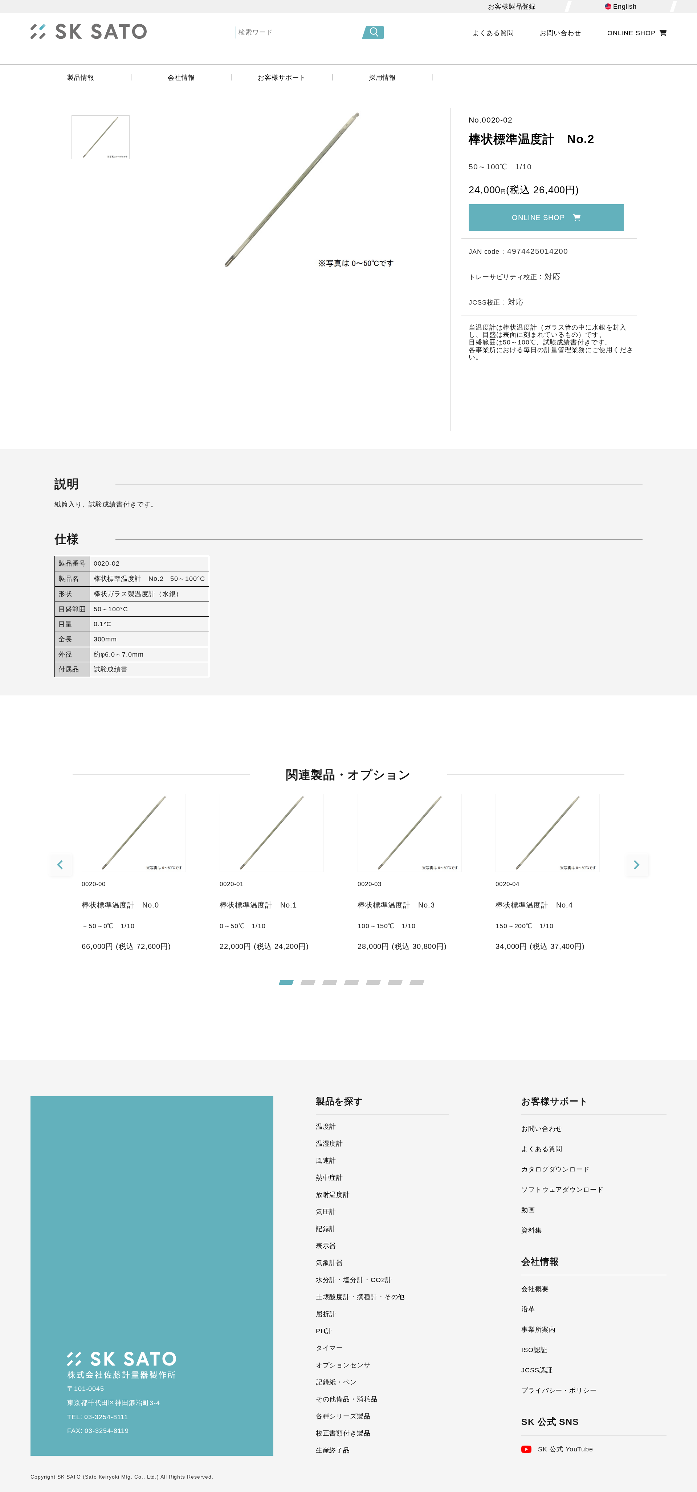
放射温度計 (333, 1194)
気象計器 (329, 1262)
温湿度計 (329, 1143)
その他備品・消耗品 (347, 1399)
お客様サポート (282, 77)
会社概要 (535, 1289)
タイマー (329, 1348)
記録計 (326, 1228)
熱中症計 (329, 1177)
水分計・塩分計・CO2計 (354, 1280)
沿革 (528, 1309)
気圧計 (326, 1211)
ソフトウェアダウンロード (562, 1189)
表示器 (326, 1245)
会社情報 (181, 77)
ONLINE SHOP (631, 33)
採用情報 (382, 77)
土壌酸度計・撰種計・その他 (360, 1297)
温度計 (326, 1126)
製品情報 (81, 77)
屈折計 (326, 1314)
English (625, 6)
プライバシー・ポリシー (559, 1390)
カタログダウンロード (555, 1169)
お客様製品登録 (512, 6)
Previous (61, 865)
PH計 (324, 1331)
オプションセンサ (343, 1365)
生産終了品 (333, 1450)
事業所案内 (538, 1329)
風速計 (326, 1160)
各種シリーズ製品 (343, 1416)
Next (637, 865)
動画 (528, 1210)
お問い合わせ (560, 33)
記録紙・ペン (336, 1382)
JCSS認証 (537, 1370)
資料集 (531, 1230)
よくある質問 (493, 33)
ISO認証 (534, 1349)
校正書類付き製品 (343, 1433)
